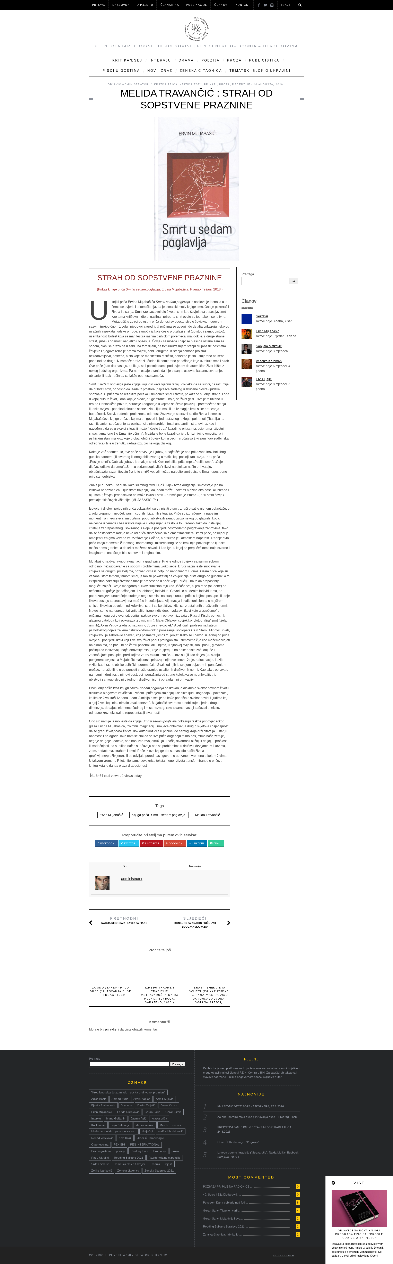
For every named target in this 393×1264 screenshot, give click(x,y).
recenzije (241, 84)
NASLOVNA (121, 4)
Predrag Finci (139, 1151)
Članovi (221, 4)
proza (175, 1151)
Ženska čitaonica (201, 70)
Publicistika (264, 60)
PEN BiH (119, 1144)
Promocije (159, 1151)
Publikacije (196, 4)
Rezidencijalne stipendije (165, 1157)
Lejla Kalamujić (120, 1125)
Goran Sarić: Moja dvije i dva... (223, 1218)
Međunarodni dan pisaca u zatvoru (113, 1131)
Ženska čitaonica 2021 (159, 1170)
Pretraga (248, 274)
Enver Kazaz (168, 1105)
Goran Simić (173, 1112)
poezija (120, 1151)
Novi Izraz (159, 70)
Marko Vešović (145, 1125)
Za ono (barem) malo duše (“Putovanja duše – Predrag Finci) (110, 991)
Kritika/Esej (127, 60)
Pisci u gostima (121, 70)
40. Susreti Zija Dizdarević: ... (222, 1194)
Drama (186, 60)
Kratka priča (166, 84)
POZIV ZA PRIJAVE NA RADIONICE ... (228, 1186)
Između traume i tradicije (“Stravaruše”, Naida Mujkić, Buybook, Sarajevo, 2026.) (159, 995)
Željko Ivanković (101, 1170)
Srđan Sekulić (100, 1164)
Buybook (126, 1105)
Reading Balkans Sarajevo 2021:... (225, 1226)
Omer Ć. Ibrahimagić (150, 1138)
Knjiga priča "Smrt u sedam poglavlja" (159, 815)
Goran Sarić (152, 1112)
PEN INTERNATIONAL (144, 1144)
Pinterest (151, 843)
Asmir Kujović (164, 1098)
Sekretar (262, 316)
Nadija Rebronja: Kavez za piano (124, 920)
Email (217, 843)
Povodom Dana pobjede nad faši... (225, 1202)
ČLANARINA (169, 4)
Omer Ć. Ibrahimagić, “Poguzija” (238, 1142)
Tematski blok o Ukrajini (259, 70)
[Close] (334, 1183)
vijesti (168, 1164)
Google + (175, 843)
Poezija (210, 60)
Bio (124, 866)
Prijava (98, 4)
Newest (244, 308)
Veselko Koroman (269, 361)
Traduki (155, 1164)
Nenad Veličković (102, 1138)
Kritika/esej (98, 1125)
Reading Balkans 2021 (128, 1157)
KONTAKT (243, 4)
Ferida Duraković (128, 1112)
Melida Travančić (207, 815)
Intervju (160, 60)
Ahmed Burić (120, 1098)
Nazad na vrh (282, 1255)
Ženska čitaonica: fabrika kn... (222, 1234)
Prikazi (210, 84)
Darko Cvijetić (146, 1105)
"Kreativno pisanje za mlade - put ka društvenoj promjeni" (128, 1092)
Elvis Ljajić (264, 379)
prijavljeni (112, 1029)
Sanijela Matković (269, 346)
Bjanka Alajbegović (103, 1105)
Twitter (129, 843)
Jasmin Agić (138, 1118)
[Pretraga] (293, 281)
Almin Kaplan (141, 1098)
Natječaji (147, 1131)
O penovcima (99, 1144)
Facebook (106, 843)
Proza (234, 60)
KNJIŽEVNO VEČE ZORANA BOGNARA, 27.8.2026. (251, 1106)
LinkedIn (197, 843)
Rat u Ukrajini (100, 1157)
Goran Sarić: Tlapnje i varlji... (222, 1210)
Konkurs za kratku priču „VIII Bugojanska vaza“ (195, 922)
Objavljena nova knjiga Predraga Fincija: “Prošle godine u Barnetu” (359, 1234)
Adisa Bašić (98, 1098)
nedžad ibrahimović (170, 1131)
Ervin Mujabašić (111, 815)
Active (250, 308)
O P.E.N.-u (145, 4)
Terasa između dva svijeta (209, 995)
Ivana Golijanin (115, 1118)
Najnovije (195, 866)
